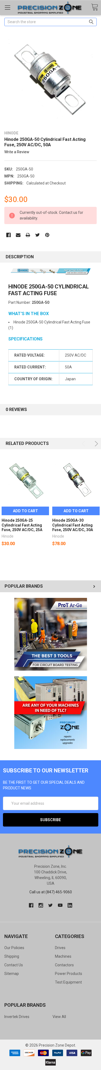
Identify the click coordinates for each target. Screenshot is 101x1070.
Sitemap (11, 973)
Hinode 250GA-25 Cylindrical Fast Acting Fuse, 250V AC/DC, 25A (22, 525)
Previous (84, 443)
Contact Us (13, 965)
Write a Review (16, 152)
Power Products (68, 973)
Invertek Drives (16, 1017)
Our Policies (14, 948)
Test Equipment (68, 982)
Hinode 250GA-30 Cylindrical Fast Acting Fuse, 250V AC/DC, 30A (72, 525)
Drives (60, 948)
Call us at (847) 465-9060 (50, 892)
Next (95, 443)
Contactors (64, 965)
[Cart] (94, 7)
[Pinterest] (47, 235)
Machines (63, 956)
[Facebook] (8, 235)
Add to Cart (25, 511)
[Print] (28, 235)
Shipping (11, 956)
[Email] (18, 235)
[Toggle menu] (7, 7)
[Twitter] (37, 235)
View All (59, 1017)
